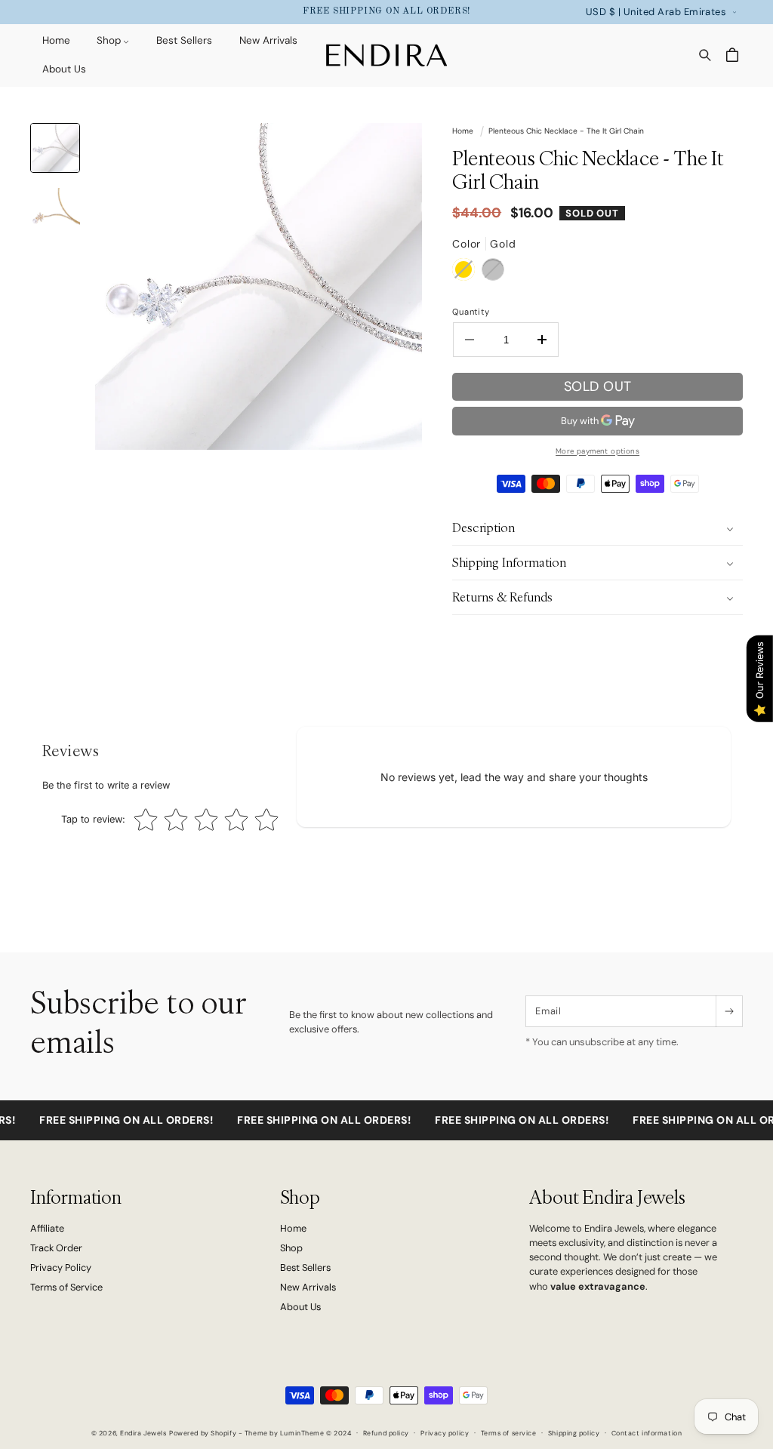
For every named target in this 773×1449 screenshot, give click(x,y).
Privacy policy (444, 1433)
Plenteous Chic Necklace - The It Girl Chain (566, 131)
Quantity (470, 311)
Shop (291, 1247)
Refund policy (386, 1433)
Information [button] (76, 1197)
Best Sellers (305, 1267)
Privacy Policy (60, 1267)
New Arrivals (308, 1287)
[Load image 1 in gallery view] (55, 148)
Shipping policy (573, 1433)
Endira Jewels (143, 1433)
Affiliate (47, 1228)
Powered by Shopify (202, 1433)
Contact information (646, 1433)
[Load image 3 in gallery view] (55, 213)
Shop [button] (300, 1197)
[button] (107, 41)
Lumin (302, 1433)
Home (462, 131)
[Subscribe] (729, 1011)
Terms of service (509, 1433)
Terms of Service (66, 1287)
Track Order (56, 1247)
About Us (300, 1306)
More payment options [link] (597, 451)
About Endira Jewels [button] (607, 1197)
